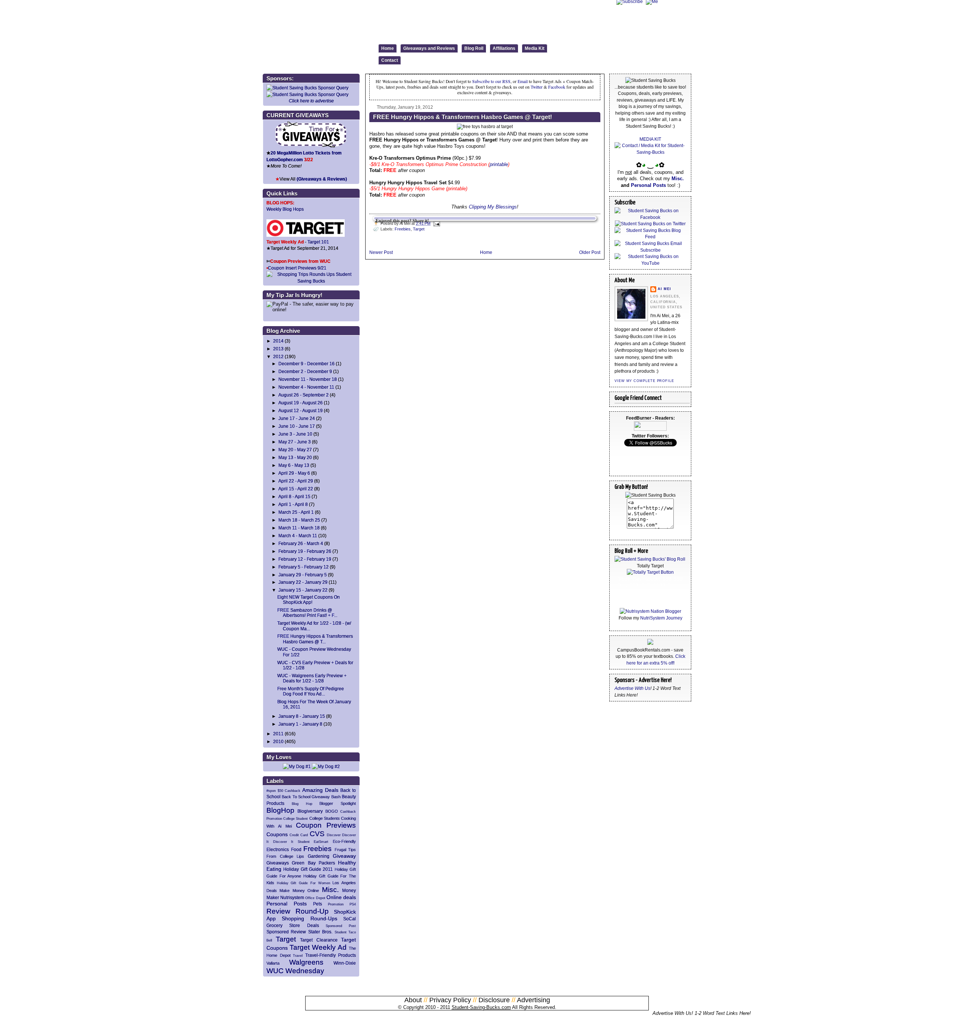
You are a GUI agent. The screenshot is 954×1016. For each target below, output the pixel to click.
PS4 (353, 904)
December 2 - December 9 (305, 371)
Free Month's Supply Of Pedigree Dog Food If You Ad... (310, 691)
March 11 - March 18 (299, 527)
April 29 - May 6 (294, 473)
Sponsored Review (286, 931)
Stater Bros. (320, 931)
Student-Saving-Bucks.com (481, 1007)
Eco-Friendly (344, 841)
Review (278, 911)
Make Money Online (299, 890)
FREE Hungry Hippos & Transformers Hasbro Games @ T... (315, 639)
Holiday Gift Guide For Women (303, 883)
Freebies (317, 849)
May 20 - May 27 (295, 449)
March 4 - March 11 (297, 535)
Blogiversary (310, 811)
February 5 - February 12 (303, 566)
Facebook (556, 87)
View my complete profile (644, 381)
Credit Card (299, 835)
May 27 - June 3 (294, 441)
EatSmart (321, 842)
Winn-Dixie (345, 963)
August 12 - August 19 (300, 410)
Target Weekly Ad (318, 947)
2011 (278, 733)
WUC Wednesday (295, 971)
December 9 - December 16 (306, 363)
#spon (271, 791)
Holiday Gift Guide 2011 (308, 869)
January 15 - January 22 (303, 589)
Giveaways (277, 862)
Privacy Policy (450, 1000)
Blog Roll (473, 48)
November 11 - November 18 (307, 379)
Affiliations (504, 48)
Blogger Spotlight (337, 803)
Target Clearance (319, 939)
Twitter (537, 87)
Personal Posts (286, 904)
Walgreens (306, 962)
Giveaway (344, 856)
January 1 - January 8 (300, 724)
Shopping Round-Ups (309, 918)
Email (523, 81)
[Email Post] (436, 223)
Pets (317, 903)
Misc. (330, 890)
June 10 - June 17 (296, 426)
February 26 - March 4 (300, 543)
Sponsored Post (341, 926)
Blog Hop (302, 804)
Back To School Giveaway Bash (311, 796)
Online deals (341, 897)
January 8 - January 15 (301, 716)
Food (296, 849)
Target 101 (318, 241)
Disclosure (494, 1000)
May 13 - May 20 (295, 457)
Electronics (277, 849)
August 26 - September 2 (303, 394)
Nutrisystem (292, 897)
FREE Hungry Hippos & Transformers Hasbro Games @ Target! (462, 117)
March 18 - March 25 (299, 519)
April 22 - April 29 (295, 480)
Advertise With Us (632, 688)
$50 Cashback (289, 791)
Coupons (277, 834)
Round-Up (312, 911)
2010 (278, 741)
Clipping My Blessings (493, 207)
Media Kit (534, 48)
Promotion (336, 904)
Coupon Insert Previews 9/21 (297, 267)
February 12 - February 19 (304, 559)
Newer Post (381, 252)
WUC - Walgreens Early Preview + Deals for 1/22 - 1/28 (312, 678)
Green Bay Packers (313, 862)
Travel (298, 956)
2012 (278, 356)
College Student (295, 819)
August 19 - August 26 (300, 402)
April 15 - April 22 (295, 488)
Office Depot (315, 898)
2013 (278, 348)
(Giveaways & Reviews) (322, 178)
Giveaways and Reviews (429, 48)
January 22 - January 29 (303, 582)
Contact (389, 60)
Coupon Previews (326, 825)
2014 (278, 340)
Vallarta (272, 963)
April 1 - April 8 (293, 504)
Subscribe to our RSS (491, 81)
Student (341, 932)
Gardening (318, 856)
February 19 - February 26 (304, 551)
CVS (317, 834)
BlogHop (280, 810)
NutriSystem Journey (661, 617)
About (413, 1000)
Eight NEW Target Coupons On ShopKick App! (308, 600)
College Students (324, 818)
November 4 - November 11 (306, 387)
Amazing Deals (320, 790)
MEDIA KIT (650, 139)
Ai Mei (664, 289)
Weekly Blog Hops (285, 209)
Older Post (589, 252)
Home (387, 48)
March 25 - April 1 (296, 512)
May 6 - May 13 (293, 465)
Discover (334, 835)
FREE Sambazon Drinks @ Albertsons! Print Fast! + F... (307, 613)
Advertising (533, 1000)
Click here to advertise (311, 100)
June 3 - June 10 (295, 433)
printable (499, 164)
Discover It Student (291, 842)
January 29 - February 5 (302, 574)
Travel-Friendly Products (330, 955)
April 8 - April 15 (294, 496)
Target (286, 939)
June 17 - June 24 (296, 418)
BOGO (331, 811)
